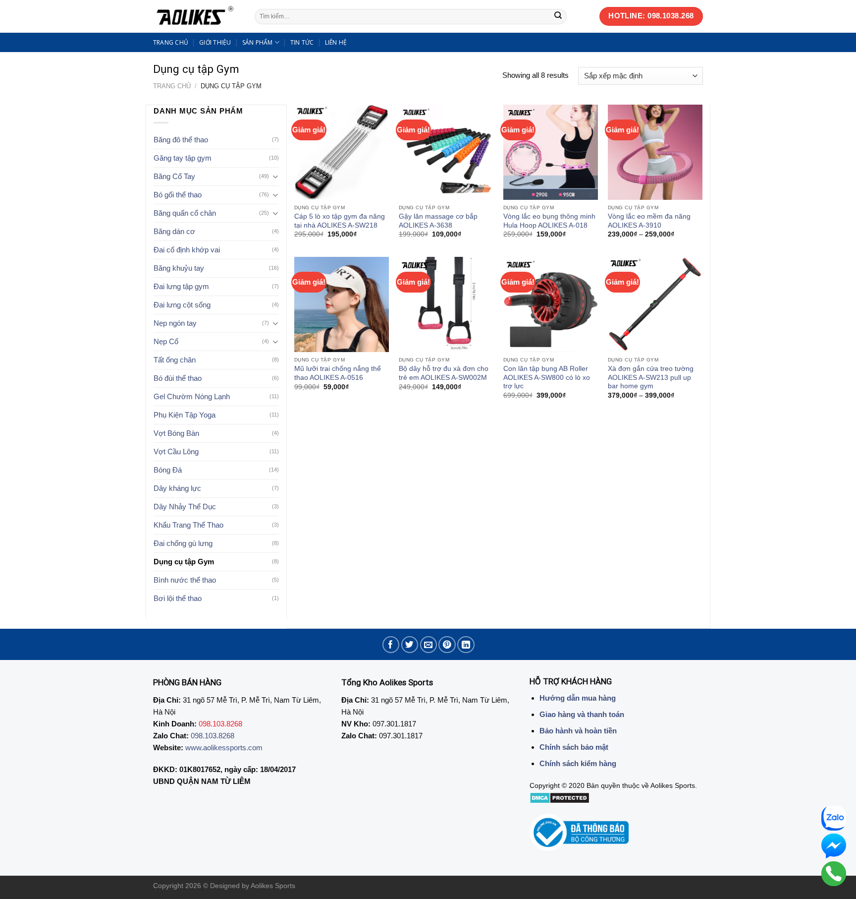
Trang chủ (170, 42)
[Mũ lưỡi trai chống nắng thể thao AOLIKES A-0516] (341, 304)
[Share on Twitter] (410, 645)
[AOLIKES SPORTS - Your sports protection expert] (196, 16)
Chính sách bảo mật (573, 747)
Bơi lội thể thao (178, 598)
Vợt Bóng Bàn (176, 433)
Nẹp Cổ (166, 341)
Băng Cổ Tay (174, 176)
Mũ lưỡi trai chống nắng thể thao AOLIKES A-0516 (337, 373)
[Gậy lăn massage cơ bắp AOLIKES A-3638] (446, 152)
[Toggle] (275, 176)
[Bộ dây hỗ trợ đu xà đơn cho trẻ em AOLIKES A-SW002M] (446, 304)
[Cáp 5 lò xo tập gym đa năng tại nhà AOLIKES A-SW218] (341, 152)
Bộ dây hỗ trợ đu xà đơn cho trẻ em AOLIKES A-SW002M (443, 373)
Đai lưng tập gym (181, 286)
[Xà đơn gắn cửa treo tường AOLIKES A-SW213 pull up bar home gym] (655, 304)
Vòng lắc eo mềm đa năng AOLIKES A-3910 (649, 221)
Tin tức (302, 42)
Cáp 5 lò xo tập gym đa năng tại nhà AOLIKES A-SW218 (339, 221)
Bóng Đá (168, 470)
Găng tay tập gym (183, 158)
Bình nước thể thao (185, 580)
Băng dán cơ (174, 231)
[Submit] (558, 16)
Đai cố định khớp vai (187, 249)
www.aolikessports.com (224, 747)
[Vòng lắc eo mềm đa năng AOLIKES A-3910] (655, 152)
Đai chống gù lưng (183, 543)
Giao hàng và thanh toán (581, 714)
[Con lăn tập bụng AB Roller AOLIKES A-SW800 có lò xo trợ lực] (550, 304)
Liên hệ (336, 42)
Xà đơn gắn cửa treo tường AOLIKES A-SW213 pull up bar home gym (651, 377)
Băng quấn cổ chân (185, 213)
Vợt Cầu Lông (176, 451)
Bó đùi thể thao (178, 378)
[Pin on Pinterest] (447, 645)
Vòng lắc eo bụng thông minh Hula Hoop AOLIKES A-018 (549, 221)
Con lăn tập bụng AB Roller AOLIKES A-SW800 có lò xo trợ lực (546, 377)
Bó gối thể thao (178, 194)
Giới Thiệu (215, 42)
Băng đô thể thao (181, 139)
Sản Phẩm (257, 42)
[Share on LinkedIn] (466, 645)
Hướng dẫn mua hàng (577, 698)
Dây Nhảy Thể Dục (185, 506)
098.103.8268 (212, 735)
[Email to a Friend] (428, 645)
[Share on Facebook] (391, 645)
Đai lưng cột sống (182, 304)
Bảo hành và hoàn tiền (578, 730)
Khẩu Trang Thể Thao (188, 525)
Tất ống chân (175, 360)
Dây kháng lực (177, 488)
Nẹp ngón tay (175, 323)
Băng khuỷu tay (179, 268)
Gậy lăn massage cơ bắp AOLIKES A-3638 (438, 221)
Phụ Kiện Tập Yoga (184, 415)
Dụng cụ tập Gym (184, 561)
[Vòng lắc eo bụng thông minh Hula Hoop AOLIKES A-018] (550, 152)
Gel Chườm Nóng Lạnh (192, 396)
